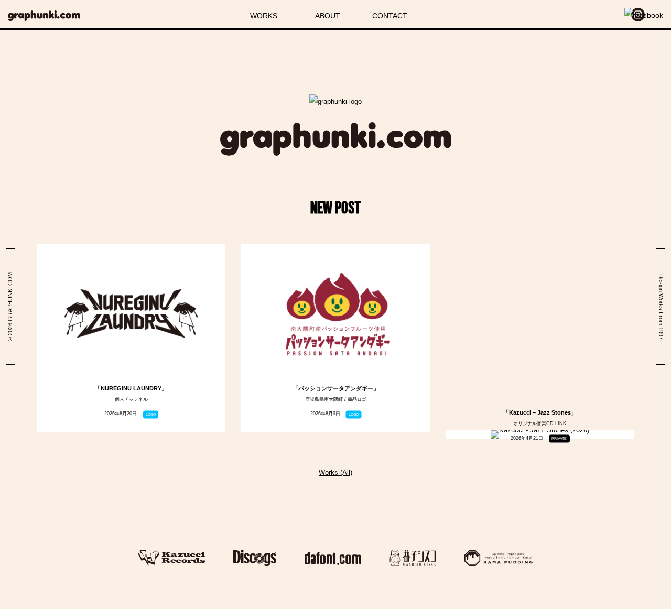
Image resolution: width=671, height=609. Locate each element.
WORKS (263, 16)
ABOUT (327, 16)
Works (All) (335, 472)
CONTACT (389, 16)
